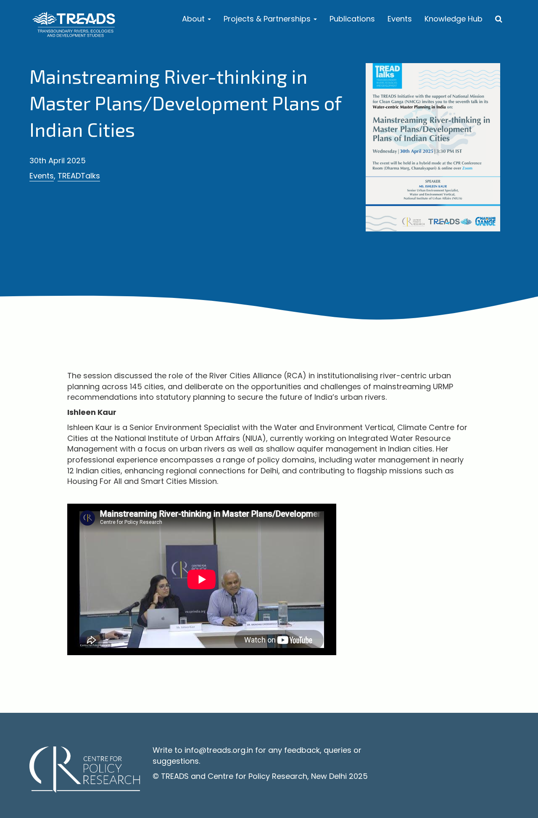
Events (400, 18)
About (194, 18)
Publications (352, 18)
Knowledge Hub (454, 18)
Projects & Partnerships (268, 18)
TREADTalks (79, 175)
